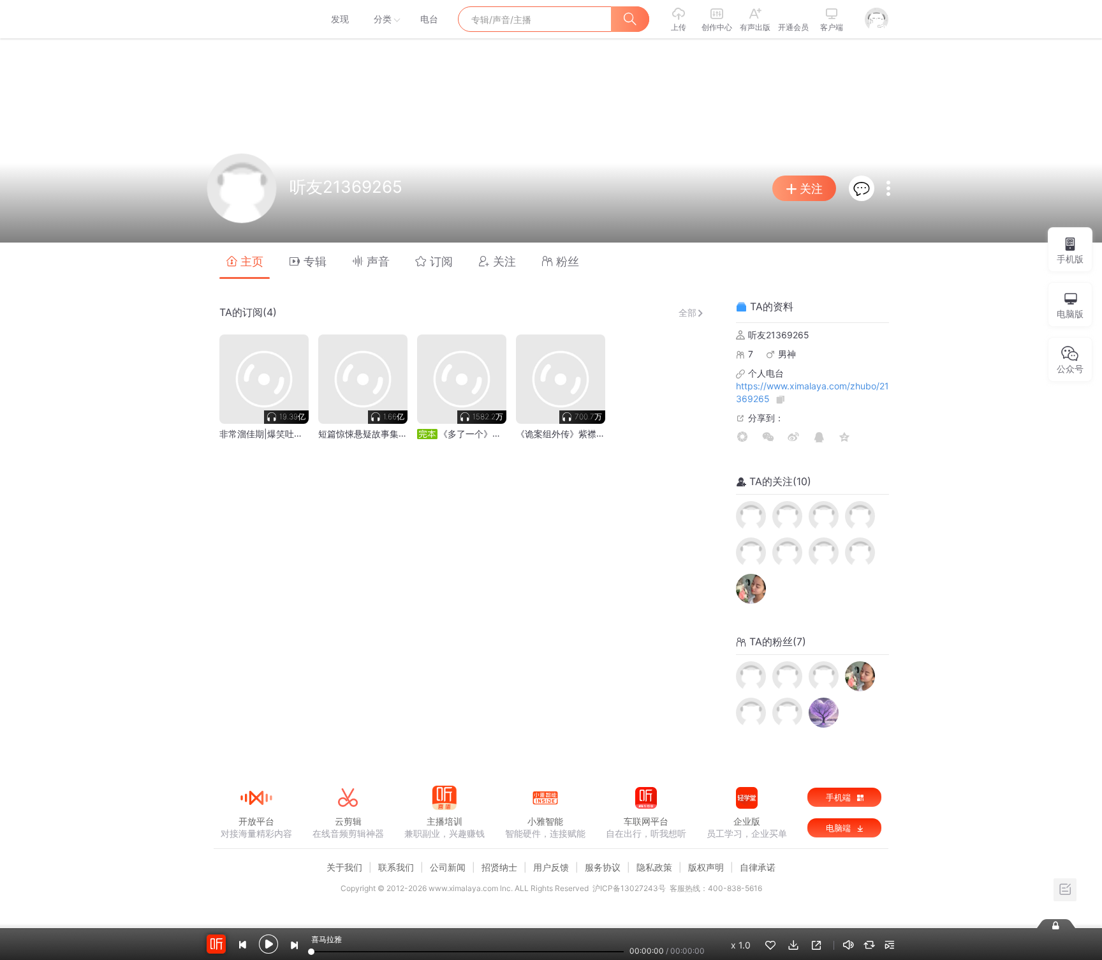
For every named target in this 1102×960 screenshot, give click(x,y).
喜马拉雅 (256, 19)
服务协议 (603, 867)
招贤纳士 (499, 867)
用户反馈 (551, 867)
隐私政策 (654, 867)
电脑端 (839, 828)
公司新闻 (448, 867)
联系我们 (396, 867)
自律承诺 (757, 867)
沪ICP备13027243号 (629, 888)
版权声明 (706, 867)
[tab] (244, 260)
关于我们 (344, 867)
